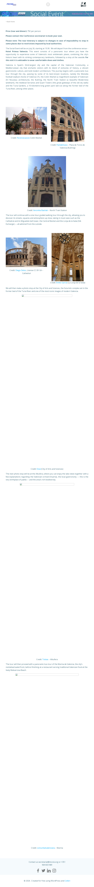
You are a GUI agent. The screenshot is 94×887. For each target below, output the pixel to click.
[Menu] (48, 4)
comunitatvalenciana (46, 848)
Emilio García (61, 282)
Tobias (45, 659)
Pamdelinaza (62, 145)
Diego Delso (20, 270)
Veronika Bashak (40, 210)
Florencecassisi (23, 138)
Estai (39, 469)
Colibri (67, 881)
